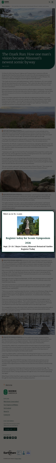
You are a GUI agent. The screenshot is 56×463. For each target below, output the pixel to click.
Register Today (28, 249)
